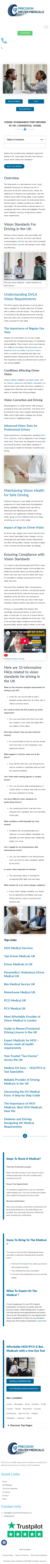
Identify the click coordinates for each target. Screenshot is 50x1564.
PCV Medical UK (15, 1008)
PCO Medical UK (15, 1000)
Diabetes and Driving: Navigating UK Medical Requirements (19, 1123)
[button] (2, 48)
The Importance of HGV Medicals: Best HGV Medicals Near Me (23, 1107)
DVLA (21, 241)
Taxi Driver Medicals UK (19, 956)
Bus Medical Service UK (19, 984)
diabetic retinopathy (34, 383)
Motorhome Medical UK (19, 992)
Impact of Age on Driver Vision (24, 527)
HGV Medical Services (18, 948)
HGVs (42, 435)
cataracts (10, 383)
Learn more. (42, 1321)
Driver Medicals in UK (18, 964)
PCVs (6, 438)
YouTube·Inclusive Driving (14, 659)
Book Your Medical (14, 166)
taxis (15, 438)
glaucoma (18, 383)
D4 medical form (26, 1264)
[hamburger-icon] (46, 27)
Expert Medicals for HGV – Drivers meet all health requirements (21, 1044)
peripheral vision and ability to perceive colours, (22, 350)
